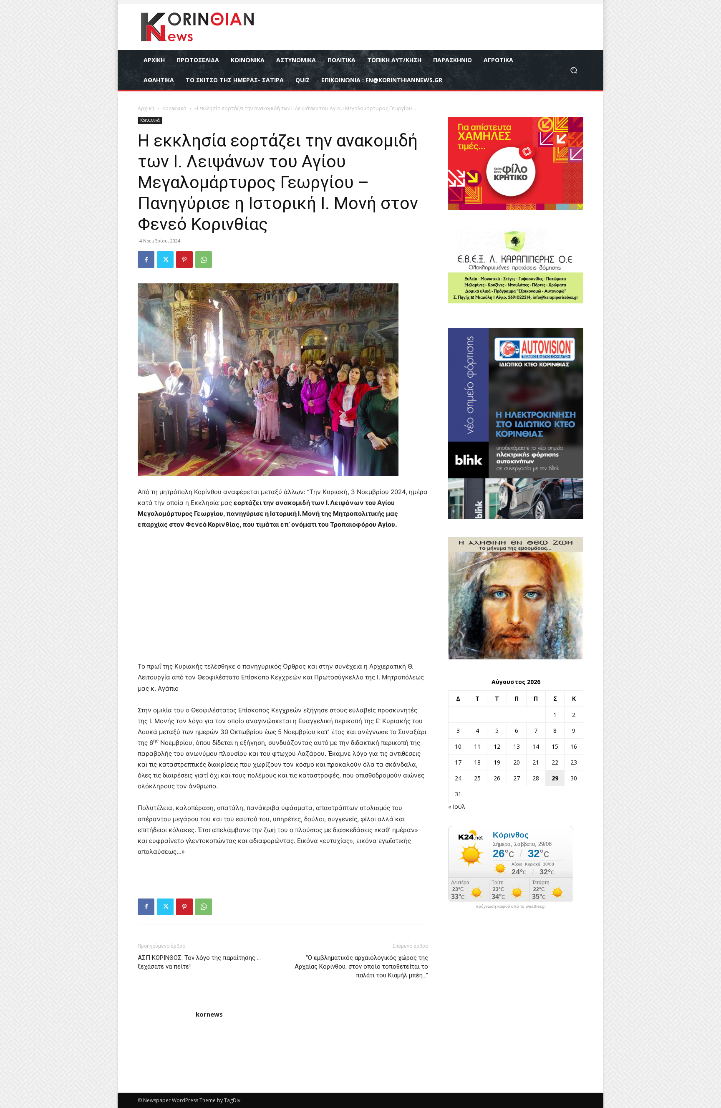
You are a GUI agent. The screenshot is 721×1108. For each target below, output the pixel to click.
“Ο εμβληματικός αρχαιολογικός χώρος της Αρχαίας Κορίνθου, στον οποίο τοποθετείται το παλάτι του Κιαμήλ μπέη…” (361, 966)
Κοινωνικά (174, 108)
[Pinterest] (184, 259)
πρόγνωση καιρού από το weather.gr (511, 906)
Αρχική (146, 108)
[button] (573, 70)
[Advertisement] (283, 599)
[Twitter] (165, 259)
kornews (209, 1014)
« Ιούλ (456, 806)
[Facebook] (146, 259)
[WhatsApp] (203, 259)
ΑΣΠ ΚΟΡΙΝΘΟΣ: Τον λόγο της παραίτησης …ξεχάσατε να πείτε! (199, 962)
